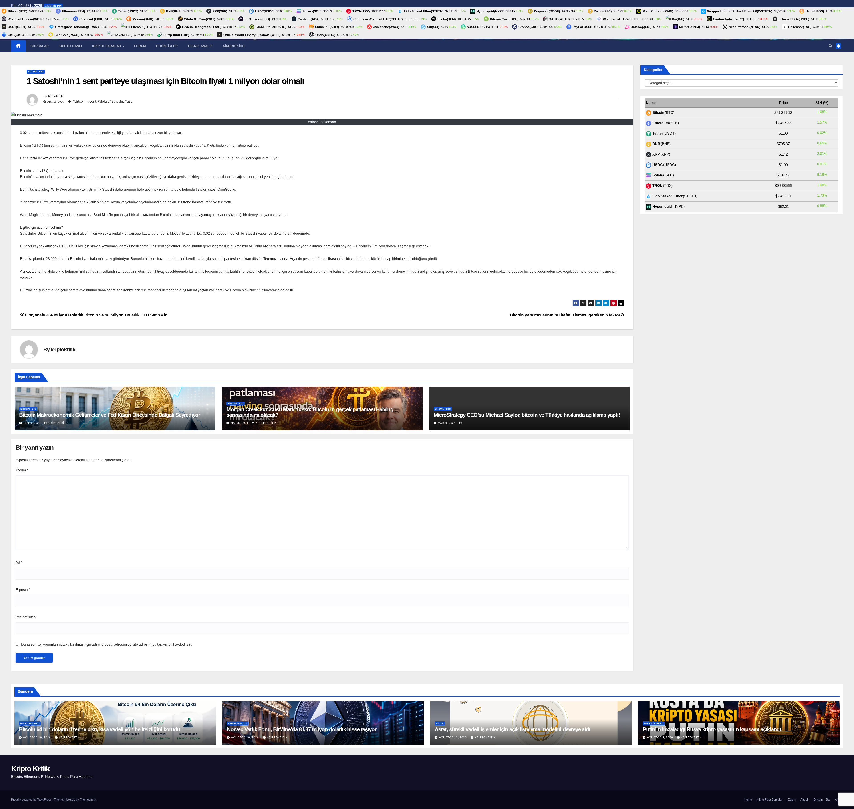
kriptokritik (55, 96)
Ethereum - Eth (237, 723)
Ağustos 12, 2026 (453, 737)
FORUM (140, 46)
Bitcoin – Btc (822, 799)
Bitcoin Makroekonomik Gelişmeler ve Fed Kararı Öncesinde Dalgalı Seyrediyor (109, 415)
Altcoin (804, 799)
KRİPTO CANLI (70, 46)
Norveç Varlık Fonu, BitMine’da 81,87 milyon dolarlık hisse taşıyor (301, 729)
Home (748, 799)
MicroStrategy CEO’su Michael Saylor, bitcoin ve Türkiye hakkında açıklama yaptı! (527, 415)
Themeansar (88, 799)
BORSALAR (39, 46)
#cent (91, 101)
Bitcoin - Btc (36, 71)
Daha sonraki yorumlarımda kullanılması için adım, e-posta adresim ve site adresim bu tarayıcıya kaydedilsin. (106, 644)
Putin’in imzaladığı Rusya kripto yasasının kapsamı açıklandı (712, 729)
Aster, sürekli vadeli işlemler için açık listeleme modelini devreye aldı (512, 729)
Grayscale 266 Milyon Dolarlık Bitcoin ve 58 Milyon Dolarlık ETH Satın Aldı (96, 315)
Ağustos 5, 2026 (660, 737)
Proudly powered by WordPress (31, 799)
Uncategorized (29, 723)
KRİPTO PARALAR (107, 46)
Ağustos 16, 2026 (245, 737)
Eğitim (792, 799)
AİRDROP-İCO (234, 46)
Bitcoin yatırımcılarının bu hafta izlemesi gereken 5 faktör (565, 315)
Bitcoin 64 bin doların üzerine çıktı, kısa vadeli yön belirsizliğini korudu (99, 729)
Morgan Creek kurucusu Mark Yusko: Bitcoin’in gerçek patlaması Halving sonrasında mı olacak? (309, 412)
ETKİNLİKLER (167, 46)
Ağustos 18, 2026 (37, 737)
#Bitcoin (79, 101)
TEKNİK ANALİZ (200, 46)
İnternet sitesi (26, 617)
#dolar (103, 101)
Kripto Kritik (30, 768)
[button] (830, 46)
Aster (440, 723)
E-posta (23, 590)
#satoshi (116, 101)
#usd (129, 101)
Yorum (22, 470)
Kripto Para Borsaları (769, 799)
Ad (19, 562)
